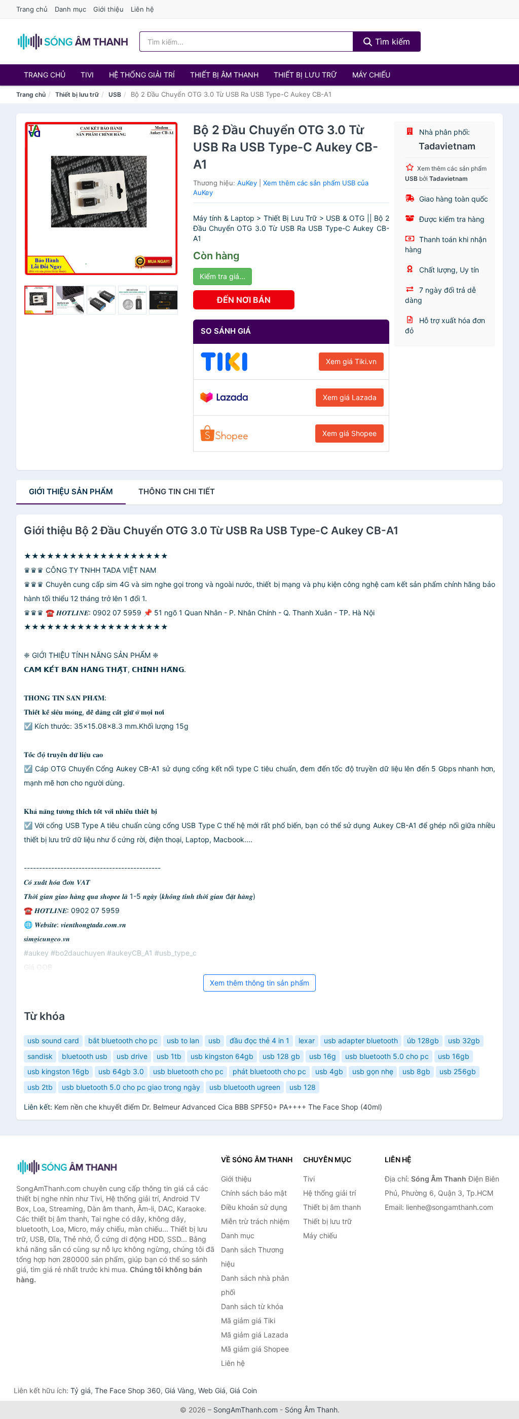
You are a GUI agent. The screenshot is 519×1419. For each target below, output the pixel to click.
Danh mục (70, 9)
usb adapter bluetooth (361, 1040)
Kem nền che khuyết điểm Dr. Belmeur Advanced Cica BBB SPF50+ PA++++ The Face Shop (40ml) (218, 1106)
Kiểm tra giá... (222, 276)
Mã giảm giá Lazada (254, 1334)
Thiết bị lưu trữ (305, 74)
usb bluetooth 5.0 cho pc (387, 1056)
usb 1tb (169, 1056)
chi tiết (176, 491)
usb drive (132, 1056)
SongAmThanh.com (245, 1409)
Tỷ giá (80, 1390)
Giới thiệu (108, 9)
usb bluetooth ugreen (244, 1087)
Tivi (87, 74)
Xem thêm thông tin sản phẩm (259, 982)
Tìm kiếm (391, 41)
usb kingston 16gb (58, 1071)
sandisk (40, 1056)
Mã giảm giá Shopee (255, 1349)
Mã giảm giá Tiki (248, 1320)
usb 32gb (464, 1040)
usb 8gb (416, 1071)
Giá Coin (243, 1390)
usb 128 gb (281, 1056)
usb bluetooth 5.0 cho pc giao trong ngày (131, 1087)
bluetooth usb (84, 1056)
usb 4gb (329, 1071)
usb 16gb (453, 1056)
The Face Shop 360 (128, 1390)
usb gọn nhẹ (372, 1071)
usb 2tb (40, 1087)
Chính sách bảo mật (254, 1193)
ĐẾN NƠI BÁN (244, 300)
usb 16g (322, 1056)
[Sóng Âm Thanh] (67, 1167)
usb (214, 1040)
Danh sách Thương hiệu (252, 1256)
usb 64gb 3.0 (121, 1071)
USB (114, 94)
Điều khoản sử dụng (254, 1207)
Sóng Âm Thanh (311, 1409)
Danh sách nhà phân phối (255, 1285)
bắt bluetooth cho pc (123, 1040)
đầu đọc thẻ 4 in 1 (259, 1040)
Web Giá (212, 1390)
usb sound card (53, 1040)
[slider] (38, 300)
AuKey (247, 183)
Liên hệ (142, 9)
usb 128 (302, 1087)
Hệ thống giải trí (142, 74)
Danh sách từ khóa (252, 1306)
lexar (307, 1040)
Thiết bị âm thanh (224, 74)
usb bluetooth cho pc (188, 1071)
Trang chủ (32, 9)
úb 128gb (423, 1040)
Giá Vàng (179, 1390)
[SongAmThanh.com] (72, 41)
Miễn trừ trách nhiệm (255, 1221)
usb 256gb (457, 1071)
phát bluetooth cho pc (269, 1071)
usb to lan (183, 1040)
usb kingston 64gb (222, 1056)
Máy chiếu (371, 74)
